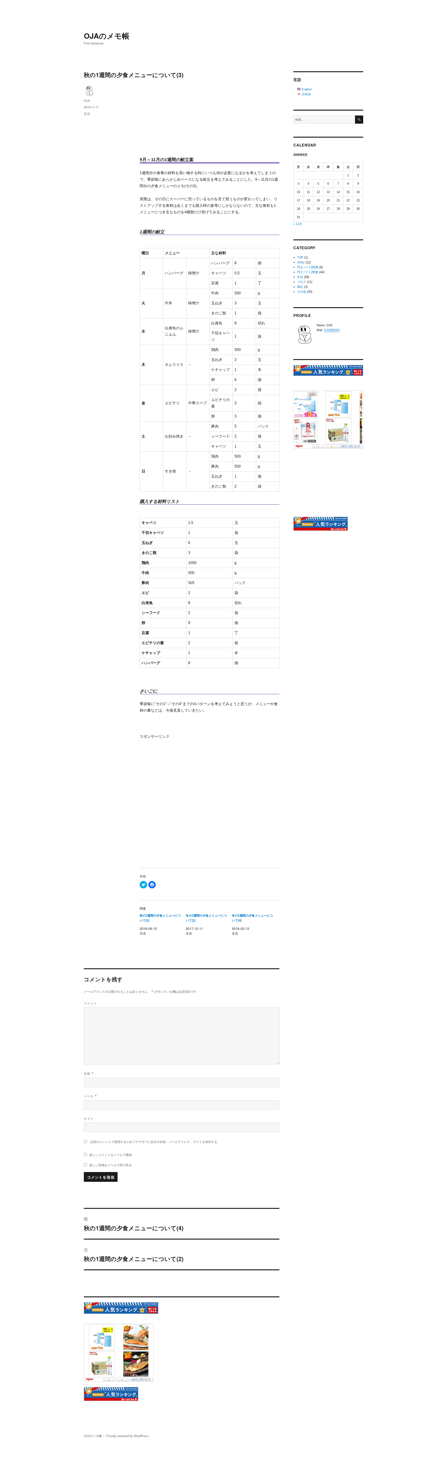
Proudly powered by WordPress (127, 1436)
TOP (300, 257)
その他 (301, 291)
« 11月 (297, 224)
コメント (90, 1003)
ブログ (301, 282)
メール (90, 1096)
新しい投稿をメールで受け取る (110, 1165)
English (307, 89)
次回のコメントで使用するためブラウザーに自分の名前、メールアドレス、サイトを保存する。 (155, 1142)
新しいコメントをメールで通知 (110, 1154)
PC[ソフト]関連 (307, 272)
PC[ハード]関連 (307, 267)
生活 (87, 113)
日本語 (306, 94)
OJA (87, 100)
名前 (89, 1073)
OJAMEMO (332, 330)
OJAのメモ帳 (106, 35)
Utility (301, 262)
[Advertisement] (210, 117)
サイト (89, 1118)
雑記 (300, 287)
